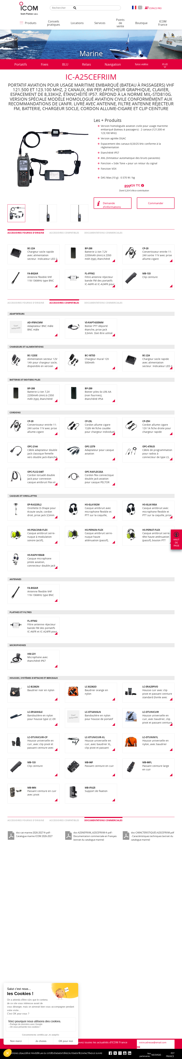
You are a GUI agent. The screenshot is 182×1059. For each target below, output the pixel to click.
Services (99, 23)
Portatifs (20, 64)
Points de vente (120, 23)
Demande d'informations (112, 205)
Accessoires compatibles (64, 232)
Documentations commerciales (103, 232)
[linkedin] (129, 1053)
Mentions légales (17, 1053)
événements (58, 1053)
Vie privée (32, 1053)
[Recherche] (75, 7)
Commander (155, 203)
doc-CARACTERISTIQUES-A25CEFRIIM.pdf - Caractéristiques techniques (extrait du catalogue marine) (152, 836)
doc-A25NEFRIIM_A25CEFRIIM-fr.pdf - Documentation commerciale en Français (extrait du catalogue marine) (95, 836)
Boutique (141, 23)
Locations (77, 23)
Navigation (113, 64)
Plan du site (44, 1053)
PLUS (165, 64)
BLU (65, 64)
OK (138, 1047)
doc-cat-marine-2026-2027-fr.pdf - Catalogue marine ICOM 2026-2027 (34, 834)
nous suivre (96, 1053)
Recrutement (72, 1053)
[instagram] (120, 1053)
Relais (86, 64)
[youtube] (125, 1053)
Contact (84, 1053)
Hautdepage (176, 542)
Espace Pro (155, 8)
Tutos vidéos (141, 64)
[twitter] (115, 1053)
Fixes (44, 64)
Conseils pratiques (53, 23)
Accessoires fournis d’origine (25, 232)
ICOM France (162, 23)
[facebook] (110, 1053)
